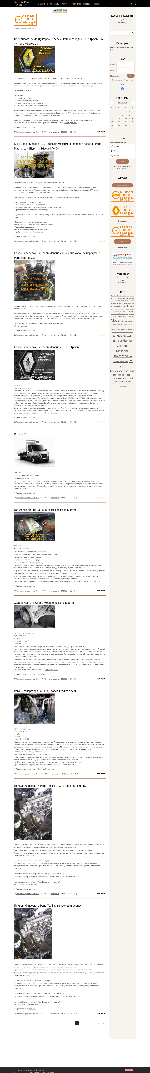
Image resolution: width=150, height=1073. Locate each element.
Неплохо (116, 155)
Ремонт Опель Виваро (124, 303)
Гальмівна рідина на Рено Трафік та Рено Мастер (45, 510)
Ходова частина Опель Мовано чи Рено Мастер (44, 602)
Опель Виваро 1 (116, 311)
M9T (112, 316)
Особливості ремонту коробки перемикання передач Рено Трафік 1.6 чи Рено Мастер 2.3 (58, 41)
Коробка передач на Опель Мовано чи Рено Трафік (46, 347)
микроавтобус (119, 298)
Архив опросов (127, 166)
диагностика (126, 298)
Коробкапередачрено (122, 371)
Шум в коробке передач (120, 316)
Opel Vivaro (114, 296)
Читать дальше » (70, 123)
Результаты (117, 166)
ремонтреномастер (117, 332)
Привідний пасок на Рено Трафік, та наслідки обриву (48, 905)
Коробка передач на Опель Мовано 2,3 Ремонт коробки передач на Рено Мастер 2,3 (57, 255)
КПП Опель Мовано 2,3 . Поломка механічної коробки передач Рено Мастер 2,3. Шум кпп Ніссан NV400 (57, 146)
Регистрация (122, 23)
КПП (122, 366)
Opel (125, 296)
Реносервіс (130, 332)
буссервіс (124, 332)
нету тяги (131, 314)
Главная (17, 28)
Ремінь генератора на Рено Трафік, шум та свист (45, 691)
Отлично (116, 146)
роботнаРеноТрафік (122, 375)
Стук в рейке (130, 316)
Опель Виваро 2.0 (123, 314)
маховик (122, 346)
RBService (20, 434)
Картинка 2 (42, 674)
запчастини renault (126, 381)
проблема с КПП (124, 311)
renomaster (55, 132)
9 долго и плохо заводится (127, 309)
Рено (122, 329)
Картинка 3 (51, 769)
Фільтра (122, 327)
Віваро (125, 329)
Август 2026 (122, 103)
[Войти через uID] (122, 88)
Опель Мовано (126, 306)
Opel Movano (120, 296)
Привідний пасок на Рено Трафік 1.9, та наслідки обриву (50, 785)
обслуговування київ (116, 383)
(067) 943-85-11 (20, 5)
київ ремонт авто (125, 383)
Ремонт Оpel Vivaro (22, 2)
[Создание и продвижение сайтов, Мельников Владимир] (122, 265)
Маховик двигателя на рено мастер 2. (122, 356)
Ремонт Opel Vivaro (116, 309)
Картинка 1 (32, 127)
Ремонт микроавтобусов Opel (27, 132)
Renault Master (117, 381)
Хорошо (116, 151)
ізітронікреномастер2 (122, 378)
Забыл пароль (117, 80)
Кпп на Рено (130, 329)
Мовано (117, 320)
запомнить (116, 76)
